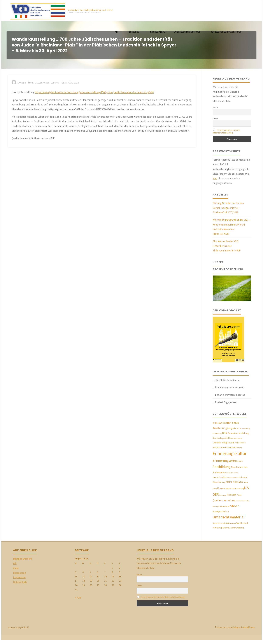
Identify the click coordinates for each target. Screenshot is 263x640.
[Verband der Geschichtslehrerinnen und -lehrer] (36, 10)
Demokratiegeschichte (222, 438)
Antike (216, 422)
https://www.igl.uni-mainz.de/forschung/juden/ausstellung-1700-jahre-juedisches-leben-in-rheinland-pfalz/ (94, 92)
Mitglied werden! (22, 558)
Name (215, 107)
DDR (224, 433)
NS (246, 487)
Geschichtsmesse (232, 477)
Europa (239, 461)
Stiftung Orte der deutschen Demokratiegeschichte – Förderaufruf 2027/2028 (228, 207)
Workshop (218, 527)
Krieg (223, 482)
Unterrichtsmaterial (228, 517)
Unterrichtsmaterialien (222, 523)
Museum (221, 488)
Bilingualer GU (233, 428)
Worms (226, 527)
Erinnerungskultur (230, 453)
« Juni (78, 597)
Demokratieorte (236, 438)
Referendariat (224, 506)
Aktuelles (36, 82)
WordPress (249, 627)
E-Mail (215, 118)
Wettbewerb (242, 523)
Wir (15, 563)
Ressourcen (19, 572)
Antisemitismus (229, 423)
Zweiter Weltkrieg (236, 527)
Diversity (239, 448)
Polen (239, 495)
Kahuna (236, 627)
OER (216, 494)
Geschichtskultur (219, 477)
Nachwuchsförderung (235, 488)
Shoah (235, 506)
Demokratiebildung (238, 433)
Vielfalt (233, 523)
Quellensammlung (224, 500)
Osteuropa (222, 495)
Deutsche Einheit (229, 447)
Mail (215, 178)
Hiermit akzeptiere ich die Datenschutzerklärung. (226, 131)
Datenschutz (20, 582)
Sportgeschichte (221, 511)
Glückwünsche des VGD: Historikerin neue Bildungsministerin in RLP (227, 246)
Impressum (19, 577)
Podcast (231, 494)
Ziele (16, 568)
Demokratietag (220, 442)
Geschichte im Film (231, 473)
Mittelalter (238, 481)
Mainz (229, 482)
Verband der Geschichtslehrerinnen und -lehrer (90, 10)
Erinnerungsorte (224, 461)
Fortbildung (222, 466)
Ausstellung (51, 82)
